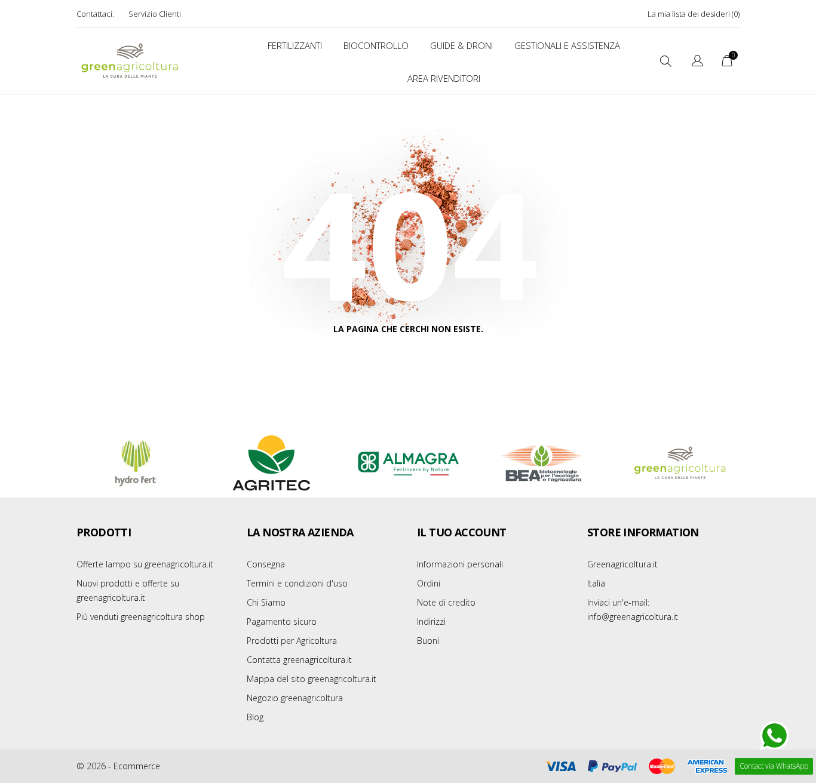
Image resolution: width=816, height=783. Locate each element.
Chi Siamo (266, 602)
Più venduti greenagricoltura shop (140, 616)
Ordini (428, 583)
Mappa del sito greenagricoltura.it (311, 678)
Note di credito (446, 602)
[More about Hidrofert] (136, 463)
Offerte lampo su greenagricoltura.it (144, 564)
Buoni (428, 640)
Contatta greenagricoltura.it (299, 659)
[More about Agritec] (272, 463)
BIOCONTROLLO (376, 45)
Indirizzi (431, 621)
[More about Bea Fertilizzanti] (544, 463)
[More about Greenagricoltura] (680, 463)
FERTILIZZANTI (295, 45)
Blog (255, 717)
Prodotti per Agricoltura (292, 640)
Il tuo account (462, 532)
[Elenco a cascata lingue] (697, 62)
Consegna (266, 564)
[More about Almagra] (408, 463)
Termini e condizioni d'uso (297, 583)
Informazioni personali (460, 564)
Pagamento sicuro (282, 621)
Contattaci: (95, 13)
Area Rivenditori (443, 78)
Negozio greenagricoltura (295, 698)
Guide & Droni (461, 45)
